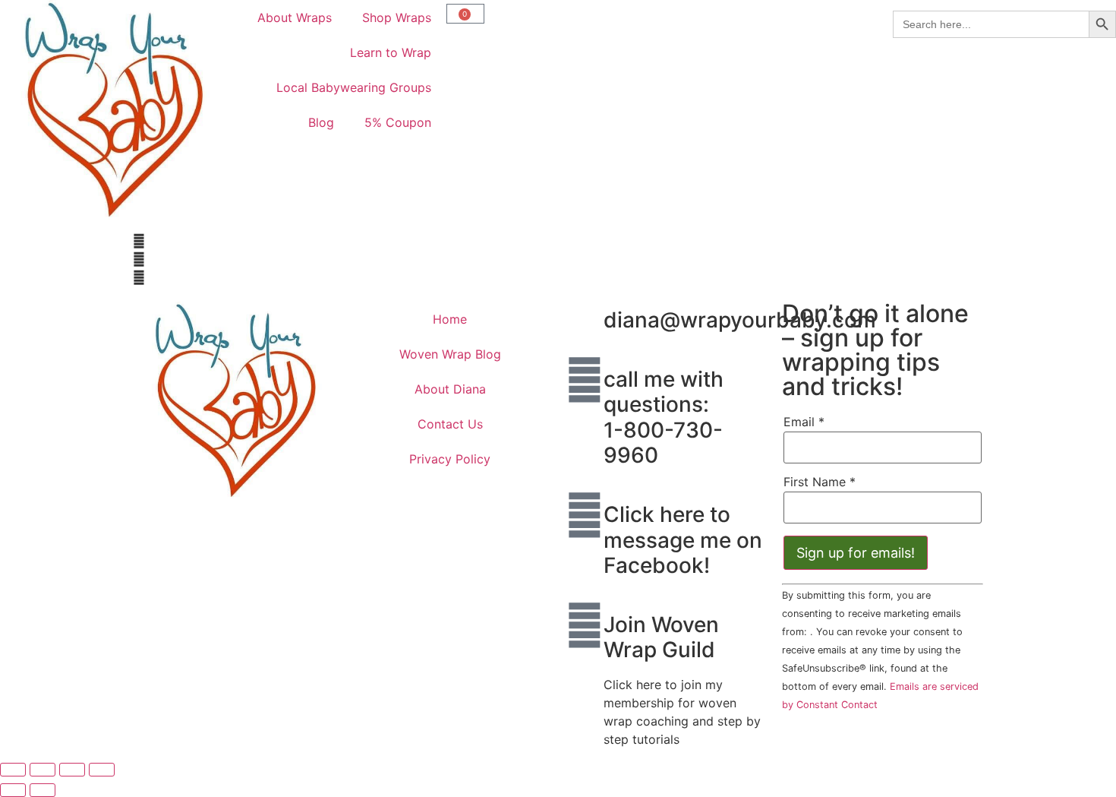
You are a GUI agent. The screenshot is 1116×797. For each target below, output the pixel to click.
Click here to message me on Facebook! (683, 539)
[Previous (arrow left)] (13, 790)
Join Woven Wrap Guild (661, 637)
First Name (819, 482)
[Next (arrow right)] (42, 790)
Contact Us (450, 424)
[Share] (72, 769)
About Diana (450, 389)
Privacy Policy (449, 458)
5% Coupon (397, 122)
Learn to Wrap (390, 52)
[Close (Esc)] (102, 769)
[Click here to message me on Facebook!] (585, 515)
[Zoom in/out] (13, 769)
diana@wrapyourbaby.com (740, 320)
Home (450, 319)
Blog (321, 122)
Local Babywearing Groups (353, 87)
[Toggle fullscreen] (42, 769)
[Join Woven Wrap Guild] (585, 625)
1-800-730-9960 (663, 443)
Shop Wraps (396, 17)
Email (803, 422)
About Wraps (294, 17)
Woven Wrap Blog (450, 354)
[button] (341, 241)
